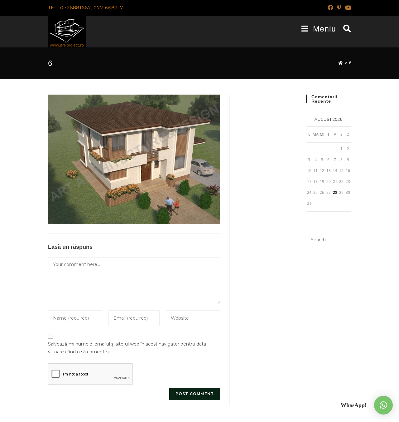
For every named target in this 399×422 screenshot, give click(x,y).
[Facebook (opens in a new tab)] (330, 8)
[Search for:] (345, 28)
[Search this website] (328, 239)
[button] (383, 405)
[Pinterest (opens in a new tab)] (339, 8)
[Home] (340, 63)
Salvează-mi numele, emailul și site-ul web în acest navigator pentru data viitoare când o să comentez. (127, 348)
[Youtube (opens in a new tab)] (347, 8)
